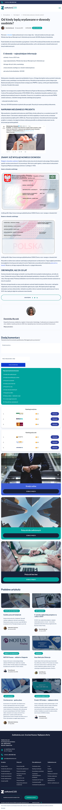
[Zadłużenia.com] (9, 7)
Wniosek (55, 413)
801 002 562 (13, 2)
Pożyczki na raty (8, 386)
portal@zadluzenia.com (10, 758)
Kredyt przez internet (9, 383)
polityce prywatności (49, 805)
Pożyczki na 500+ (8, 392)
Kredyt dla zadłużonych (10, 374)
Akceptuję (3, 808)
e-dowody (9, 35)
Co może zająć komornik (10, 399)
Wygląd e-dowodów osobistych (10, 161)
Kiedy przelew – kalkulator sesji (12, 396)
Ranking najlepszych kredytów (11, 797)
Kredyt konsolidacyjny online (11, 377)
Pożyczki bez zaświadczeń (11, 402)
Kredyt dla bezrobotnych (10, 389)
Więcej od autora (8, 326)
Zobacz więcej (31, 491)
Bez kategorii (37, 28)
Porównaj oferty (31, 797)
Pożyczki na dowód (9, 380)
